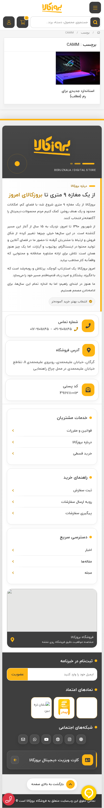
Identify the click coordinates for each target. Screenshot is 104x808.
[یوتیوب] (46, 739)
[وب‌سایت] (81, 739)
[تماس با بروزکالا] (9, 799)
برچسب (85, 32)
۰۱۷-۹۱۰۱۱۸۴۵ (39, 329)
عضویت (17, 674)
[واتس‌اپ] (34, 739)
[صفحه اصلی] (98, 32)
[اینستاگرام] (69, 739)
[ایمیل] (23, 739)
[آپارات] (58, 739)
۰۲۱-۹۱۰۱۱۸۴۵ (63, 329)
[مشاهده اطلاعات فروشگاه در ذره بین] (41, 708)
